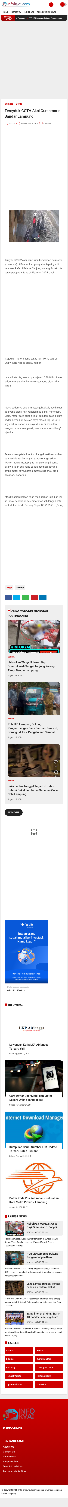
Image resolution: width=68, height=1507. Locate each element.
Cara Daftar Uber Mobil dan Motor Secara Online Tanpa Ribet (30, 1097)
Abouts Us (8, 1446)
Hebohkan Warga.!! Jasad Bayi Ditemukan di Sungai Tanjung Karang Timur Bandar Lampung (31, 666)
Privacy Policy (10, 1461)
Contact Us (9, 1451)
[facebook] (8, 597)
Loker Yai (29, 12)
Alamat (9, 1350)
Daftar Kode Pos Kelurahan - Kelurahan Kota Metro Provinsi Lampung (34, 1200)
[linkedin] (42, 597)
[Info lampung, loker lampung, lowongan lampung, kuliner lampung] (16, 7)
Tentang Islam (44, 1376)
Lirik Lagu (11, 1367)
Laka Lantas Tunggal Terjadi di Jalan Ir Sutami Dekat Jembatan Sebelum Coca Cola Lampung (33, 790)
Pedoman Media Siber (14, 1471)
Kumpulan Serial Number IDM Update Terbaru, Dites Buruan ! (33, 1149)
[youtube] (25, 1433)
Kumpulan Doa (44, 1359)
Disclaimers (9, 1456)
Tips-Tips (41, 1384)
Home (5, 12)
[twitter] (16, 597)
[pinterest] (34, 597)
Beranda (9, 103)
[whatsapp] (25, 597)
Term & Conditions (13, 1466)
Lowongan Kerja (45, 1367)
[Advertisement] (34, 60)
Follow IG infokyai (46, 12)
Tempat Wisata (13, 1376)
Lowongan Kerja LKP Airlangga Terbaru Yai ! (29, 1046)
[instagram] (21, 1433)
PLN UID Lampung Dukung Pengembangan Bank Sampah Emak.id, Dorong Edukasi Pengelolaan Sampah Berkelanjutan (33, 728)
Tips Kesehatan (14, 1384)
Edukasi (10, 1359)
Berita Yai (16, 12)
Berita (19, 103)
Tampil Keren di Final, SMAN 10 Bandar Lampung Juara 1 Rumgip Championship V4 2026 (43, 1315)
